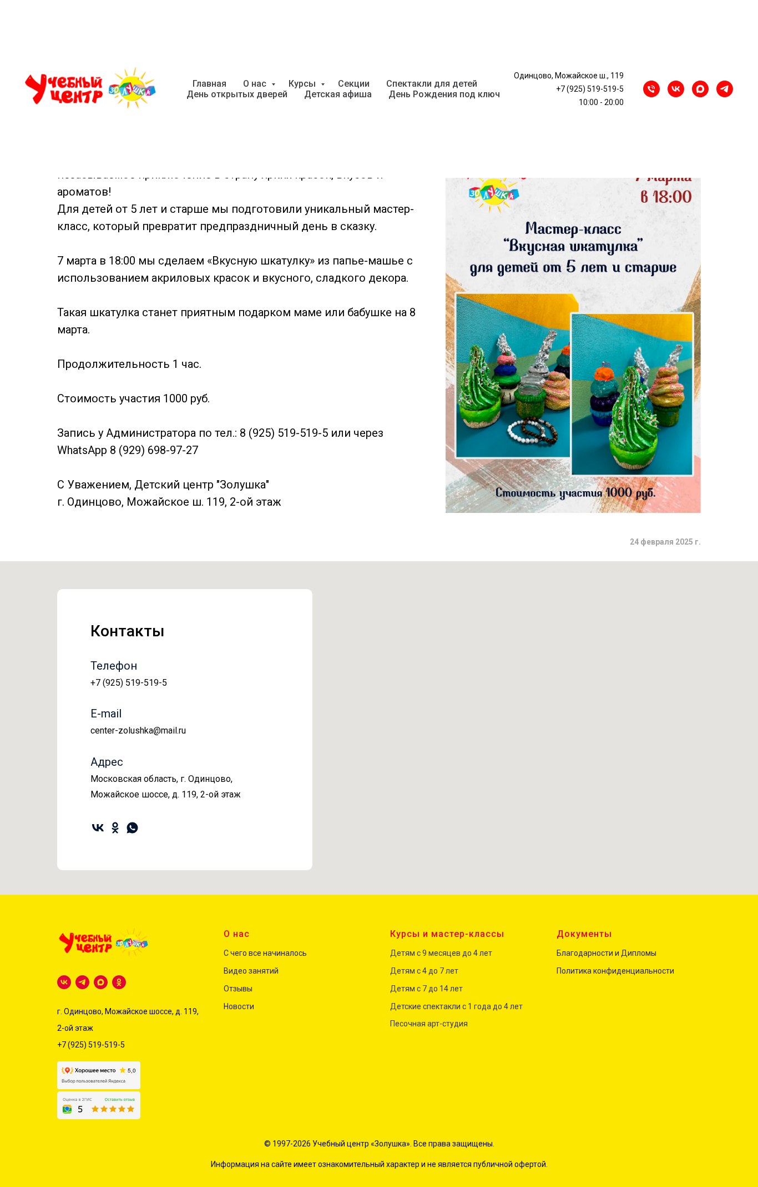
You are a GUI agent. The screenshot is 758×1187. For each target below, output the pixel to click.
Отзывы (238, 988)
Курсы (303, 83)
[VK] (676, 89)
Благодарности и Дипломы (606, 953)
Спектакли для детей (431, 83)
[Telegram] (724, 89)
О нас (256, 83)
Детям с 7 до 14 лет (426, 988)
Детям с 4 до (414, 970)
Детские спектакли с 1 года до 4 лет (456, 1006)
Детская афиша (338, 94)
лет (451, 970)
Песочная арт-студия (429, 1023)
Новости (239, 1006)
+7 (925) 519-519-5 (590, 88)
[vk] (98, 828)
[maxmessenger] (700, 89)
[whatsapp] (132, 828)
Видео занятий (251, 970)
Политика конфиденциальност (613, 970)
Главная (209, 83)
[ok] (115, 828)
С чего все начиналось (265, 953)
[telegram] (82, 982)
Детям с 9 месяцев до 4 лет (441, 953)
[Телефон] (651, 89)
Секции (354, 83)
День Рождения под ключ (444, 94)
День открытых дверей (236, 94)
